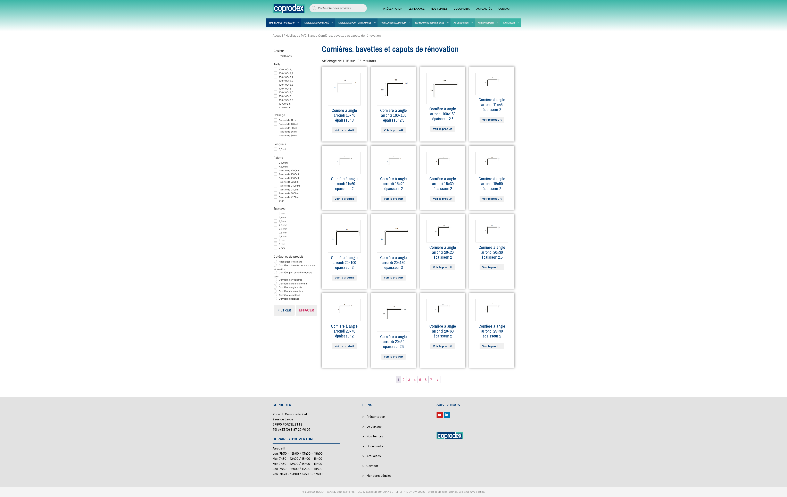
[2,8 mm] (275, 236)
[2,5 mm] (275, 232)
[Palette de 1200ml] (275, 170)
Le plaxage (417, 8)
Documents (462, 8)
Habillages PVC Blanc (300, 35)
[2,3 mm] (275, 224)
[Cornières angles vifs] (275, 287)
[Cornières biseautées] (275, 291)
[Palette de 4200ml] (275, 197)
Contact (504, 8)
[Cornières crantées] (275, 294)
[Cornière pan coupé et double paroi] (275, 272)
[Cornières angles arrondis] (275, 283)
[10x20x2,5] (275, 103)
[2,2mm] (275, 221)
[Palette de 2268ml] (275, 181)
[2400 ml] (275, 162)
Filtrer (284, 310)
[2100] (275, 200)
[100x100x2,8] (275, 84)
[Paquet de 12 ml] (275, 120)
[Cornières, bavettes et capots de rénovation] (275, 265)
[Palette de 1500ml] (275, 174)
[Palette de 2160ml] (275, 177)
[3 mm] (275, 240)
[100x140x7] (275, 96)
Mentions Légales (378, 476)
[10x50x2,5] (275, 107)
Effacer (306, 310)
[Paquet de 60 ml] (275, 135)
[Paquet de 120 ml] (275, 124)
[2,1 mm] (275, 217)
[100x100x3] (275, 88)
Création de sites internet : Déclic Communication (456, 491)
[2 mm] (275, 213)
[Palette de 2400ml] (275, 189)
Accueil (278, 35)
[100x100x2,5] (275, 80)
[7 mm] (275, 247)
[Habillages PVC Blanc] (275, 261)
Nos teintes (439, 8)
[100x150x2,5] (275, 99)
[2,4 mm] (275, 228)
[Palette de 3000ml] (275, 193)
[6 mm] (275, 244)
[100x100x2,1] (275, 69)
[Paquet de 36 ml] (275, 131)
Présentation (392, 8)
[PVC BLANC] (275, 55)
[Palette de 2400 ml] (275, 185)
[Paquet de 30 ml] (275, 127)
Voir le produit (344, 130)
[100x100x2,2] (275, 73)
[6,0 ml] (275, 149)
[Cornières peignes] (275, 298)
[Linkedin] (447, 415)
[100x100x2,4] (275, 76)
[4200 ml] (275, 166)
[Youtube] (440, 415)
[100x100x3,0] (275, 92)
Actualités (484, 8)
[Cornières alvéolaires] (275, 279)
